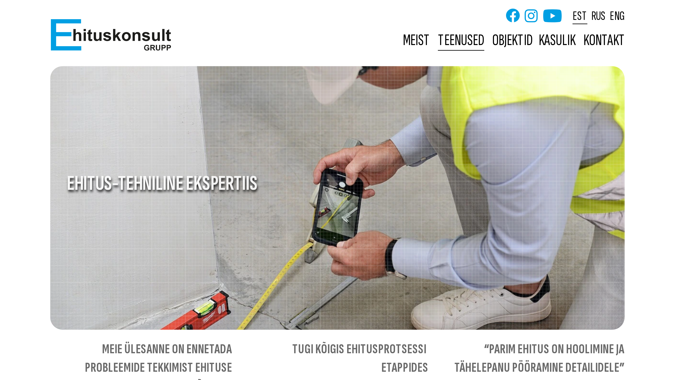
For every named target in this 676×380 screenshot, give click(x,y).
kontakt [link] (604, 40)
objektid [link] (512, 40)
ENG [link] (617, 16)
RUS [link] (598, 16)
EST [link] (580, 16)
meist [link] (416, 40)
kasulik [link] (557, 40)
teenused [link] (461, 40)
